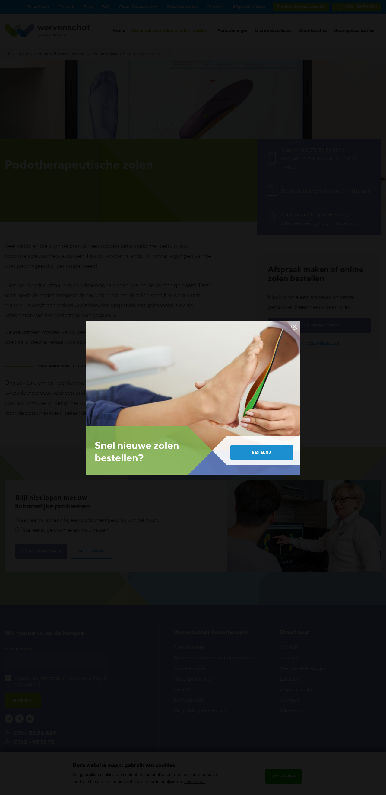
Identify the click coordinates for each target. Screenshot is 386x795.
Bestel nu (261, 452)
